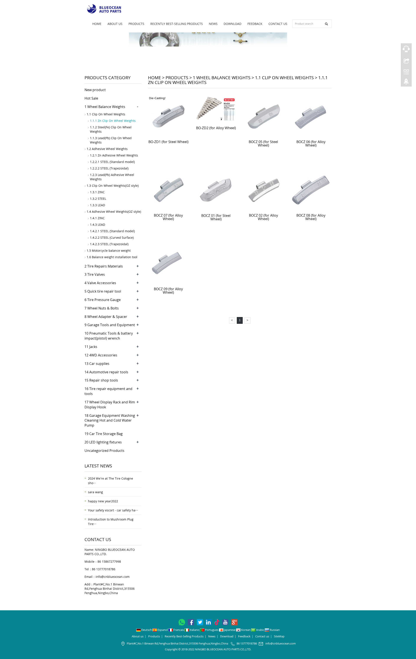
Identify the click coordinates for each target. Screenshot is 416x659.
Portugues (211, 630)
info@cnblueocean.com (113, 577)
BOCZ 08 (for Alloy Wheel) (310, 217)
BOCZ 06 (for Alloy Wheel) (310, 143)
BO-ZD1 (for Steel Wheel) (168, 141)
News (213, 24)
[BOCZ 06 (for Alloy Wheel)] (311, 116)
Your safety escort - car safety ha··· (113, 510)
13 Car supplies (96, 363)
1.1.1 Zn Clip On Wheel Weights (113, 121)
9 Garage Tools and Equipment (109, 324)
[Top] (406, 82)
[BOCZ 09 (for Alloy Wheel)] (168, 263)
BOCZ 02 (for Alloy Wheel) (263, 217)
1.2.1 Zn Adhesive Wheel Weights (114, 155)
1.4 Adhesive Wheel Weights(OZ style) (114, 211)
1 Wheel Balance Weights (221, 78)
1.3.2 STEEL (98, 199)
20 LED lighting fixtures (103, 442)
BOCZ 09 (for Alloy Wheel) (168, 291)
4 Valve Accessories (100, 282)
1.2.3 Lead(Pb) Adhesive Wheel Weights (112, 177)
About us (114, 24)
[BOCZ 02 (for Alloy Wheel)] (263, 189)
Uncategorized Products (104, 450)
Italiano (194, 630)
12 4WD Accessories (100, 355)
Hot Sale (91, 98)
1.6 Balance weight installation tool (112, 257)
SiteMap (279, 636)
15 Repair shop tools (101, 380)
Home (96, 24)
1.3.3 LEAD (97, 205)
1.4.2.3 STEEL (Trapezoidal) (109, 244)
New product (95, 89)
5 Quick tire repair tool (102, 291)
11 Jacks (90, 346)
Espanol (162, 630)
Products (136, 24)
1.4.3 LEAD (97, 224)
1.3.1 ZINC (97, 192)
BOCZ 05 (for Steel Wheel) (263, 143)
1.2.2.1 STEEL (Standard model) (112, 162)
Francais (179, 630)
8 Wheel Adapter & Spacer (105, 316)
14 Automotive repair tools (106, 372)
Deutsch (147, 630)
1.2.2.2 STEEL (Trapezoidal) (109, 168)
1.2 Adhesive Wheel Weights (107, 149)
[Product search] (326, 24)
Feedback (254, 24)
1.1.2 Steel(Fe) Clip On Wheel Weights (111, 129)
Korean (245, 630)
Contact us (277, 24)
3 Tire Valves (94, 274)
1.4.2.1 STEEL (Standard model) (112, 231)
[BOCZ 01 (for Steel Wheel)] (215, 190)
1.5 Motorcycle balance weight (109, 250)
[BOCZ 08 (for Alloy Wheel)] (311, 189)
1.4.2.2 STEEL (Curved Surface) (112, 237)
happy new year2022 (103, 501)
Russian (274, 630)
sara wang (95, 492)
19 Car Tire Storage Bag (103, 433)
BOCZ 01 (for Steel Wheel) (216, 217)
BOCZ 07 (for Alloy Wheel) (168, 217)
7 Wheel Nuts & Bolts (101, 308)
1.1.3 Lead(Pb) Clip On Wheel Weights (111, 140)
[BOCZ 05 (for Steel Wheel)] (263, 116)
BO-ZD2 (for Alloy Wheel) (216, 128)
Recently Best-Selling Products (176, 24)
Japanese (229, 630)
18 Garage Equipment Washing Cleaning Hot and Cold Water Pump (109, 420)
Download (232, 24)
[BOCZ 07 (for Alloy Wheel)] (168, 189)
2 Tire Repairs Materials (103, 266)
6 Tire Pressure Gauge (102, 299)
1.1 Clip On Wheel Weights (284, 78)
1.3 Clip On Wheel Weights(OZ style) (113, 186)
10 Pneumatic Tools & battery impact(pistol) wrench (108, 336)
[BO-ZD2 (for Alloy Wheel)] (215, 109)
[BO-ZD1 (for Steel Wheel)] (168, 116)
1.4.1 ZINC (97, 218)
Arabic (260, 630)
